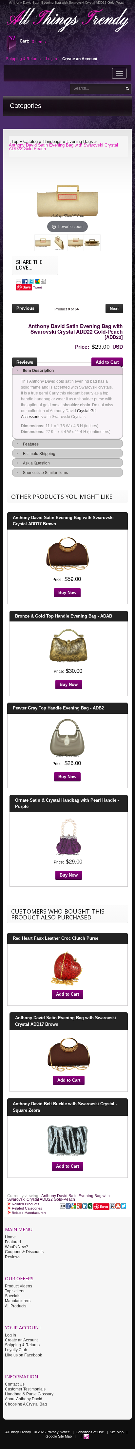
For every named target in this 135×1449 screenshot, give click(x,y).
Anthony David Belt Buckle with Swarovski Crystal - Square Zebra (65, 1107)
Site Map (117, 1432)
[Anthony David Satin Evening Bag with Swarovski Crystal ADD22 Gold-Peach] (43, 243)
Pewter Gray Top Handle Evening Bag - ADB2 (58, 708)
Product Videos (18, 1286)
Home (10, 1237)
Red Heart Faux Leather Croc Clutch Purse (55, 938)
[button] (25, 309)
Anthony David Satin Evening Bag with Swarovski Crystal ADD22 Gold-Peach (63, 147)
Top (14, 141)
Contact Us (15, 1384)
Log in (10, 1335)
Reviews (12, 1257)
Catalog (30, 141)
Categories (25, 105)
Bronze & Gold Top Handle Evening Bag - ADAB (63, 616)
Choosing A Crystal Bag (26, 1404)
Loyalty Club (16, 1350)
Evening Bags (80, 141)
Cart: (24, 41)
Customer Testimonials (25, 1389)
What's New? (16, 1247)
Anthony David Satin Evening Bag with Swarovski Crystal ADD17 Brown (63, 521)
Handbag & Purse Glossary (29, 1394)
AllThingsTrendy (18, 1432)
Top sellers (14, 1291)
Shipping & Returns (22, 1345)
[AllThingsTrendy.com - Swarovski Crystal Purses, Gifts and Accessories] (86, 1436)
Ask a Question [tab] (35, 462)
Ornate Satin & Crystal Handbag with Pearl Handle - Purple (67, 803)
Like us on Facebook (23, 1355)
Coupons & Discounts (24, 1251)
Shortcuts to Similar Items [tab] (44, 472)
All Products (15, 1306)
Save (27, 287)
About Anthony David (23, 1399)
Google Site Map (59, 1436)
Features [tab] (30, 443)
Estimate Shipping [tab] (38, 453)
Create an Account (21, 1340)
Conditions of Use (90, 1432)
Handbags (52, 141)
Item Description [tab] (37, 370)
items (39, 41)
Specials (12, 1296)
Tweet (37, 287)
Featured (13, 1242)
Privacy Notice (58, 1432)
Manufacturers (17, 1301)
